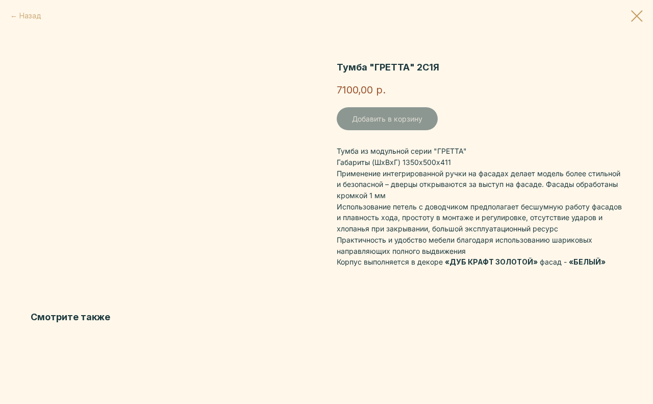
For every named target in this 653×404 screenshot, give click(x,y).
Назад (30, 15)
